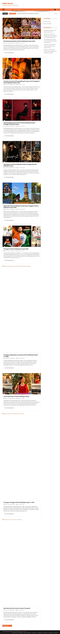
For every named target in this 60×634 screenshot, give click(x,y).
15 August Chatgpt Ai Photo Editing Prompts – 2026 (19, 502)
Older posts (6, 625)
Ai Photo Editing (9, 9)
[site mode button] (54, 9)
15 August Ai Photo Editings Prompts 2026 (16, 249)
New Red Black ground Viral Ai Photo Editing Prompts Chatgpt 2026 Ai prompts (19, 123)
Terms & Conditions (27, 632)
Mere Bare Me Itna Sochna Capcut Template (17, 608)
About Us (56, 632)
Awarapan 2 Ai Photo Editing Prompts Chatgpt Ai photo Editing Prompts (20, 165)
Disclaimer (20, 632)
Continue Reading (9, 52)
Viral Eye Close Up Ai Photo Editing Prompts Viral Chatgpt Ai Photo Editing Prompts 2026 (35, 13)
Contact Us (45, 632)
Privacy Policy (14, 632)
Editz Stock (7, 3)
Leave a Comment (21, 43)
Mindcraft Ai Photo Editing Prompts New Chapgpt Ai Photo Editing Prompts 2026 (21, 206)
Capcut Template (17, 9)
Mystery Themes (24, 631)
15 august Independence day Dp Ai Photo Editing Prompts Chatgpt (21, 355)
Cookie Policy (39, 632)
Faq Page (34, 632)
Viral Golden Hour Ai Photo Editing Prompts (16, 396)
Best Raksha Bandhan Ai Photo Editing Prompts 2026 (19, 41)
